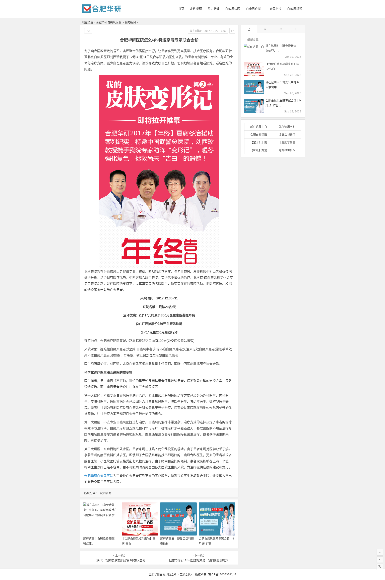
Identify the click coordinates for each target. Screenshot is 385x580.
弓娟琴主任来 (287, 150)
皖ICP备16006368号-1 (222, 574)
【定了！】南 (258, 142)
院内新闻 (214, 8)
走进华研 (196, 8)
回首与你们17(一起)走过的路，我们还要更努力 (198, 560)
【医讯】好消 (258, 150)
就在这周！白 (258, 126)
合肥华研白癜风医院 (108, 22)
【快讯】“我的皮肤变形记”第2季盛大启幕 (119, 560)
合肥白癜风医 (258, 134)
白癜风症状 (253, 8)
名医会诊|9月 (287, 134)
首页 (181, 8)
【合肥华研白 (287, 142)
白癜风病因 (232, 8)
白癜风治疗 (274, 8)
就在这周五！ (287, 126)
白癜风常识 (294, 8)
